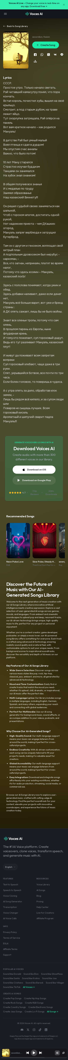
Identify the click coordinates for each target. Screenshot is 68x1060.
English (8, 867)
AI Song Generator (12, 901)
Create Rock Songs (12, 1002)
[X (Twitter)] (28, 1029)
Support (7, 954)
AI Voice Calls (10, 918)
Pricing (40, 901)
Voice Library (43, 884)
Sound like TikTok (11, 987)
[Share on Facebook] (35, 55)
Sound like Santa (11, 978)
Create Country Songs (14, 1007)
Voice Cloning (10, 895)
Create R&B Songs (34, 1002)
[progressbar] (34, 1057)
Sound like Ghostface (52, 974)
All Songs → (52, 1011)
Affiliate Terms (10, 949)
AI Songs (41, 890)
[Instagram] (34, 1029)
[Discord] (22, 1029)
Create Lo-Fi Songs (34, 1011)
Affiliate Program (45, 918)
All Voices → (29, 987)
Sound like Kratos (31, 978)
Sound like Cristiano (13, 982)
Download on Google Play (36, 480)
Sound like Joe (49, 978)
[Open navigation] (5, 13)
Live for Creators (45, 912)
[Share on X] (49, 55)
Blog (39, 895)
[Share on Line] (62, 55)
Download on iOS (36, 469)
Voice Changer (10, 912)
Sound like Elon (31, 974)
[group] (34, 1057)
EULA (5, 943)
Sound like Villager (55, 982)
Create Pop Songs (12, 998)
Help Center (43, 907)
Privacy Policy (10, 932)
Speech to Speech (12, 890)
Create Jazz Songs (12, 1011)
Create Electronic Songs (40, 1007)
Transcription (10, 907)
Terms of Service (11, 937)
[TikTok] (40, 1029)
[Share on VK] (55, 55)
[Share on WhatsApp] (42, 55)
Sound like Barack (34, 982)
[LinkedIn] (46, 1029)
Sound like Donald (12, 974)
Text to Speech (10, 884)
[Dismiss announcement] (64, 5)
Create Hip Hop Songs (35, 998)
